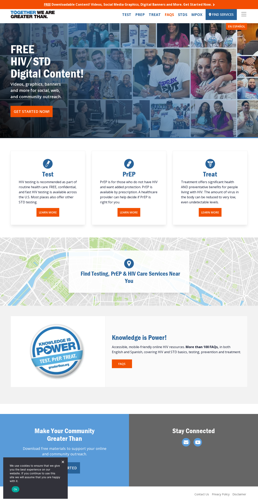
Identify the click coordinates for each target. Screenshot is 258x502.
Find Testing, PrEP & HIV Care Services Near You (129, 277)
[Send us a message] (186, 442)
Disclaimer (239, 494)
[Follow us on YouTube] (198, 442)
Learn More (48, 212)
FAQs (169, 14)
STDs (182, 14)
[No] (63, 462)
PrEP (140, 14)
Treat (155, 14)
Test (126, 14)
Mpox (196, 14)
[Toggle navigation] (244, 14)
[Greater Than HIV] (32, 14)
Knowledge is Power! (139, 337)
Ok (15, 489)
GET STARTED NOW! (31, 111)
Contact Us (202, 494)
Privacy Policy (221, 494)
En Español (236, 26)
